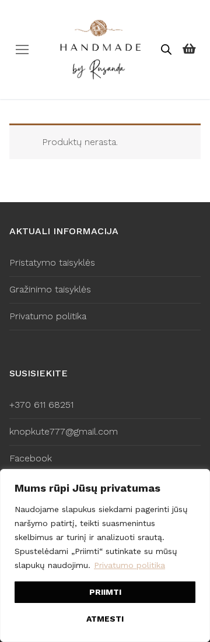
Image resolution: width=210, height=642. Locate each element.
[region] (105, 555)
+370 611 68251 (41, 404)
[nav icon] (22, 49)
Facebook (30, 458)
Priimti (105, 592)
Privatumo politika (129, 565)
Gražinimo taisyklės (50, 289)
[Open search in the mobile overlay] (166, 49)
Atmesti (105, 618)
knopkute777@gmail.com (63, 431)
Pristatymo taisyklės (52, 262)
